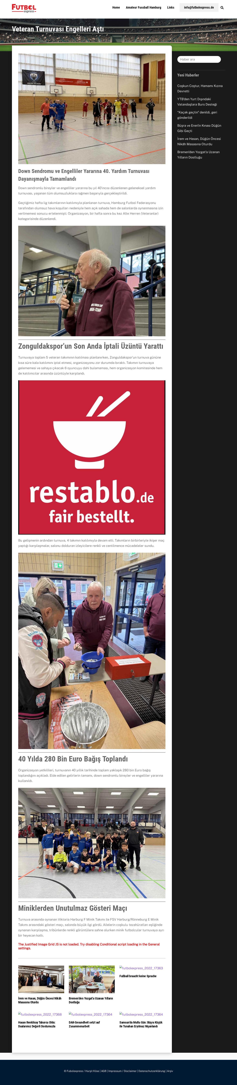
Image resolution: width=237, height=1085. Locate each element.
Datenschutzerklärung (151, 1071)
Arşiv (170, 1071)
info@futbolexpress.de (199, 7)
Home (116, 7)
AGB (103, 1071)
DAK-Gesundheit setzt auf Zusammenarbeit (84, 1024)
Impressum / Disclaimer (122, 1071)
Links (170, 7)
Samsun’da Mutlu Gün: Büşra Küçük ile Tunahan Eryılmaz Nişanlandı (140, 1024)
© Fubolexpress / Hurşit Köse (81, 1071)
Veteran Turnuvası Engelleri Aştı (58, 29)
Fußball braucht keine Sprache (138, 976)
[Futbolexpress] (24, 11)
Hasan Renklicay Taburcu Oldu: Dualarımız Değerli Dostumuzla (36, 1024)
